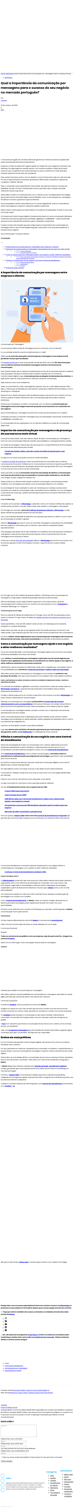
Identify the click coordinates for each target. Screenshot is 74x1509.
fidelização (27, 732)
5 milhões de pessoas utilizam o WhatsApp (46, 510)
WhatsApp (26, 504)
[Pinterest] (18, 113)
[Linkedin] (16, 70)
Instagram (62, 604)
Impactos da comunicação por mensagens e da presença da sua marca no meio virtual (38, 249)
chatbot (12, 1005)
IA (14, 1086)
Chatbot (22, 266)
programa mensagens (18, 1030)
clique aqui (23, 1262)
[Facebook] (5, 70)
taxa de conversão (36, 669)
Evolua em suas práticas (15, 268)
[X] (11, 113)
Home (3, 74)
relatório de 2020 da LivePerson (14, 461)
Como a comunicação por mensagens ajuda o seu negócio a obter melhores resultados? (38, 255)
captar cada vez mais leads (57, 669)
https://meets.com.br (9, 1407)
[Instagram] (11, 70)
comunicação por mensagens (16, 1368)
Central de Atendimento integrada (52, 815)
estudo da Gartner (10, 362)
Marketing (9, 74)
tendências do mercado (44, 1337)
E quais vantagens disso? (27, 262)
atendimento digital (57, 1066)
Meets (50, 888)
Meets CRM (19, 815)
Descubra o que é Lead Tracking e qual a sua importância (31, 1393)
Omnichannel (24, 264)
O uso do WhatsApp (25, 251)
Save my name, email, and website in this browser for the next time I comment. (32, 1457)
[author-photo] (5, 1403)
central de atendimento (52, 1084)
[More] (32, 113)
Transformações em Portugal (28, 252)
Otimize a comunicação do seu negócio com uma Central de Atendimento (33, 260)
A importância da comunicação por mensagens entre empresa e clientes (32, 247)
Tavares (4, 100)
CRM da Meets (8, 880)
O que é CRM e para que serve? (17, 791)
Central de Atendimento (58, 750)
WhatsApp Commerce (10, 689)
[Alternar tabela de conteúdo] (2, 243)
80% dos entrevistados (24, 540)
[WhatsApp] (25, 113)
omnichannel (56, 920)
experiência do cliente (13, 1371)
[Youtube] (21, 70)
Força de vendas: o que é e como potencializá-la (30, 1390)
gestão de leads (41, 1066)
